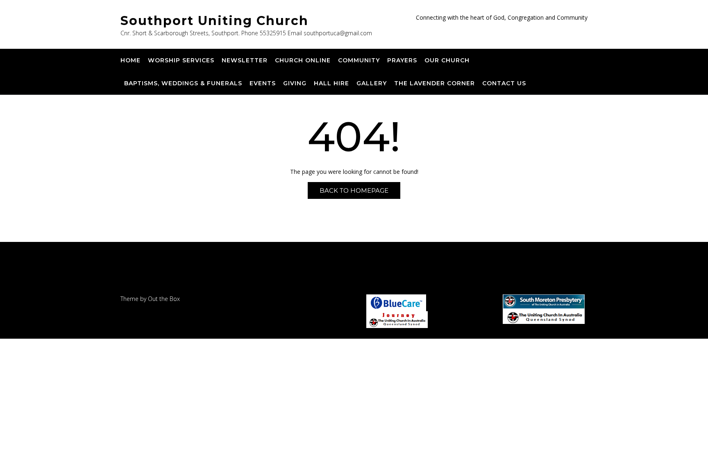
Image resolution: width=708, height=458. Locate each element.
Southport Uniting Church (214, 20)
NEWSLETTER (245, 60)
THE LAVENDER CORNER (434, 83)
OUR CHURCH (447, 60)
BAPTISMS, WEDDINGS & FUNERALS (183, 83)
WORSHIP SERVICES (181, 60)
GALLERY (371, 83)
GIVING (294, 83)
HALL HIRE (331, 83)
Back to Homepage (354, 190)
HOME (130, 60)
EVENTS (263, 83)
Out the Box (164, 299)
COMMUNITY (359, 60)
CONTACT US (504, 83)
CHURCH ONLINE (303, 60)
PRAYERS (402, 60)
